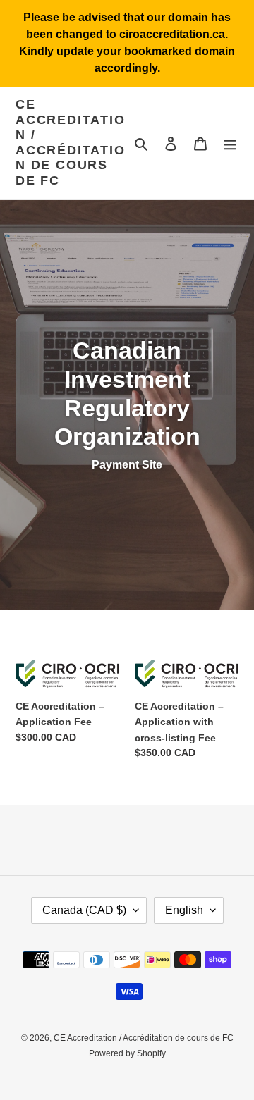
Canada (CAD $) (84, 910)
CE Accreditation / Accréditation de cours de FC (71, 142)
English (184, 910)
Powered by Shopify (127, 1053)
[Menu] (230, 143)
